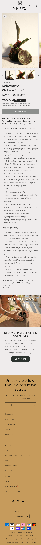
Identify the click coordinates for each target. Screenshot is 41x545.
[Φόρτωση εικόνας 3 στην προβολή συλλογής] (30, 74)
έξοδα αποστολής (26, 103)
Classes (7, 430)
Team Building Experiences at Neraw (18, 455)
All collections (10, 424)
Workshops (9, 435)
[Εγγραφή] (33, 405)
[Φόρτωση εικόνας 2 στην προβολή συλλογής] (20, 74)
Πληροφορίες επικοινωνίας (29, 542)
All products (9, 419)
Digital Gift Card (10, 471)
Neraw (16, 532)
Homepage (9, 414)
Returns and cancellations (14, 492)
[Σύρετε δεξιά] (38, 75)
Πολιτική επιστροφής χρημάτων (24, 535)
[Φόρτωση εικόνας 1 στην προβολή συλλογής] (10, 74)
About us (8, 445)
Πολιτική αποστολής (12, 542)
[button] (4, 5)
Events (7, 461)
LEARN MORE (20, 359)
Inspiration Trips (11, 466)
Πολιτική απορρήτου (12, 539)
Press (6, 450)
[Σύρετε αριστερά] (2, 75)
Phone (7, 481)
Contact (7, 476)
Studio (7, 440)
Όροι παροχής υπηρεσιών (29, 539)
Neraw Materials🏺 (12, 486)
